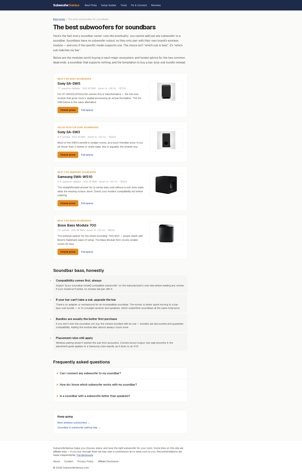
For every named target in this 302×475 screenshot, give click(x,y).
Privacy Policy (85, 461)
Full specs (87, 110)
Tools (123, 5)
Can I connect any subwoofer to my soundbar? (90, 373)
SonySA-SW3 (68, 132)
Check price (68, 110)
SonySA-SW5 (68, 83)
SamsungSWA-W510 (74, 176)
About (56, 461)
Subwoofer (66, 5)
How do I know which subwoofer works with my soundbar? (98, 384)
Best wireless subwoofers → (73, 422)
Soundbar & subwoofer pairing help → (78, 427)
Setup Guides (108, 5)
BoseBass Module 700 (76, 225)
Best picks (59, 19)
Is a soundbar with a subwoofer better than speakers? (95, 396)
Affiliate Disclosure (108, 461)
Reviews (156, 5)
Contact (68, 461)
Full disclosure (85, 455)
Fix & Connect (139, 5)
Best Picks (91, 5)
